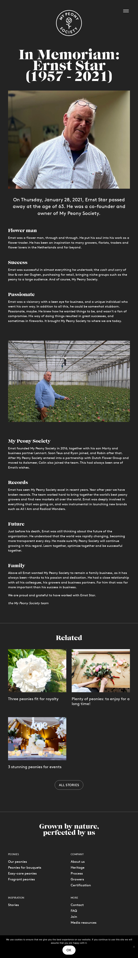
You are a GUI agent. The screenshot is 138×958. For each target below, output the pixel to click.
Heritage (77, 867)
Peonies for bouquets (24, 867)
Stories (13, 905)
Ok (68, 950)
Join (74, 917)
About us (78, 862)
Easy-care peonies (22, 873)
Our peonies (17, 862)
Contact (77, 905)
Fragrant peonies (21, 879)
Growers (77, 879)
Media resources (83, 922)
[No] (133, 946)
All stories (69, 785)
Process (77, 873)
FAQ (74, 911)
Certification (81, 885)
